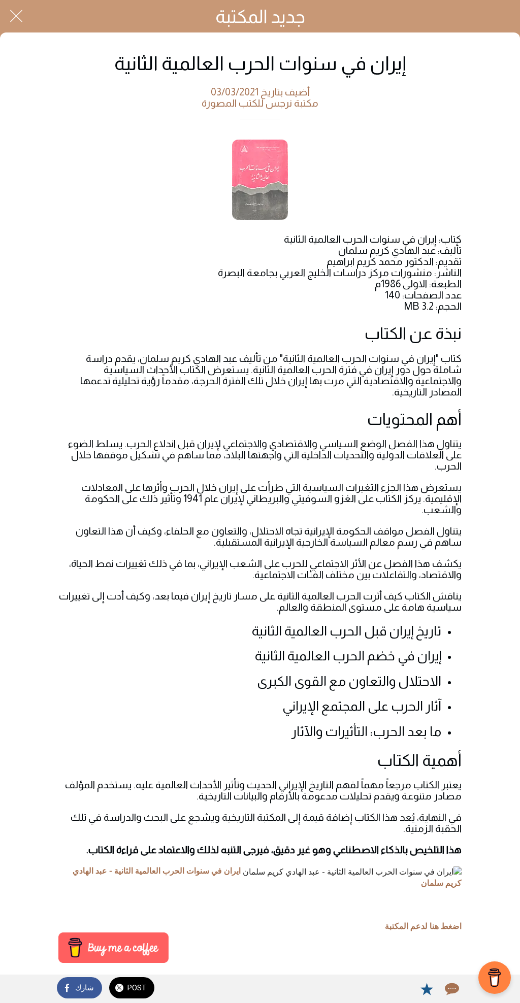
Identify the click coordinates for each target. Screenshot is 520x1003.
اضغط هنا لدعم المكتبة (423, 926)
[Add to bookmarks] (426, 989)
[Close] (16, 16)
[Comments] (451, 989)
